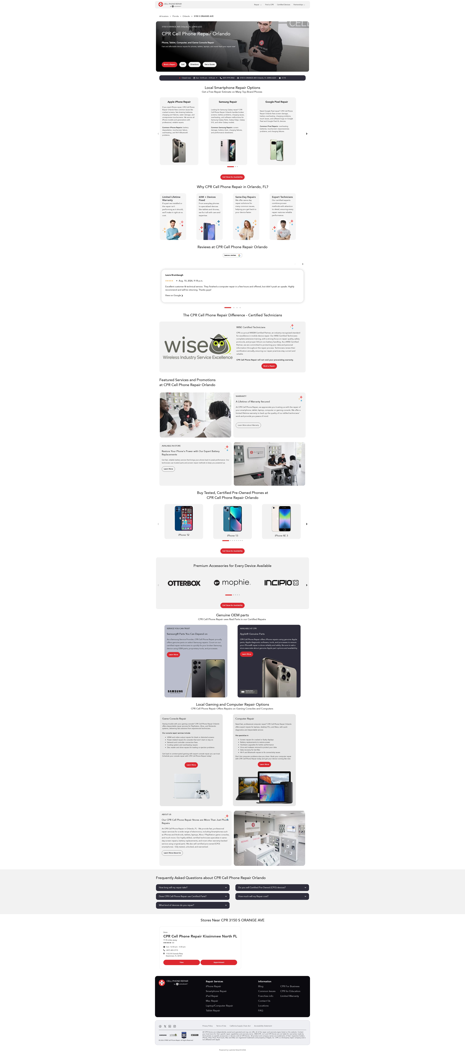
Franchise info (265, 996)
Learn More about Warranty (248, 425)
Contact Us (264, 1000)
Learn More (168, 469)
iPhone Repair (213, 986)
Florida (175, 16)
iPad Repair (212, 996)
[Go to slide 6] (238, 540)
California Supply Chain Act (240, 1026)
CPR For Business (289, 986)
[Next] (307, 133)
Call (182, 64)
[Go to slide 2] (235, 166)
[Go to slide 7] (240, 540)
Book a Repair (169, 64)
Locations (263, 1005)
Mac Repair (212, 1000)
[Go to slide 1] (230, 166)
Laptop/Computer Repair (219, 1005)
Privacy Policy (207, 1026)
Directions (194, 64)
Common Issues (266, 991)
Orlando (186, 16)
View (182, 962)
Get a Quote (210, 64)
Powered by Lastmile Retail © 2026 (232, 1050)
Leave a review (230, 255)
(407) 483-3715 (172, 950)
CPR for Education (290, 991)
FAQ (260, 1010)
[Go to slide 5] (236, 540)
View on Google (173, 295)
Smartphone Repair (216, 991)
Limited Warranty (289, 996)
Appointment (219, 962)
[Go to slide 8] (242, 540)
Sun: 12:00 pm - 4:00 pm (206, 78)
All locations (163, 16)
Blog (260, 986)
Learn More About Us (172, 853)
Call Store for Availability (232, 177)
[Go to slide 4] (240, 307)
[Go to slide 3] (237, 166)
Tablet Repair (213, 1010)
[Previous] (158, 133)
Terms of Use (221, 1026)
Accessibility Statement (263, 1026)
